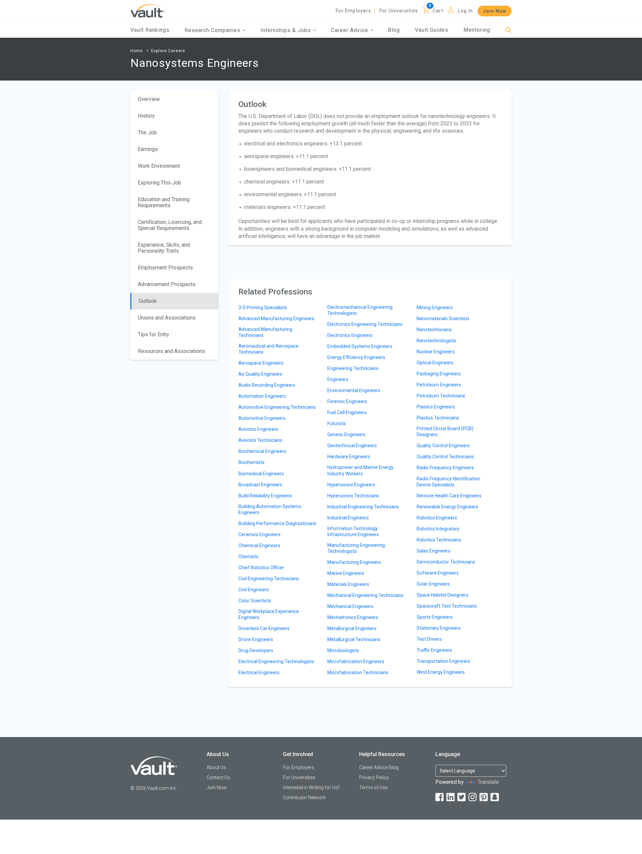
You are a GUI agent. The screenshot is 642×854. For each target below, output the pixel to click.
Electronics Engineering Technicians (365, 324)
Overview (149, 99)
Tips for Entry (153, 334)
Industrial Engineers (348, 517)
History (146, 116)
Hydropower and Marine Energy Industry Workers (360, 470)
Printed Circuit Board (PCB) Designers (445, 431)
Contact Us (218, 777)
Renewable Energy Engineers (447, 506)
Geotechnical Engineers (352, 445)
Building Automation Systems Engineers (269, 509)
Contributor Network (304, 797)
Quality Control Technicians (445, 456)
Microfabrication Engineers (355, 661)
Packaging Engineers (439, 373)
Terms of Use (373, 787)
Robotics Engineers (437, 517)
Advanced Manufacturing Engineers (276, 318)
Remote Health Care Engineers (449, 495)
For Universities (399, 10)
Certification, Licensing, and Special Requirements (170, 225)
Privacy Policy (374, 777)
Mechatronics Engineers (352, 617)
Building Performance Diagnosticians (277, 523)
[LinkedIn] (451, 797)
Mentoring (476, 30)
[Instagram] (473, 797)
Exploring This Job (159, 182)
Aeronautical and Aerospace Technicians (268, 349)
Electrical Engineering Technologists (276, 661)
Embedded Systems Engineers (359, 346)
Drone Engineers (255, 639)
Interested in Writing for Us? (311, 787)
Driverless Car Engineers (264, 628)
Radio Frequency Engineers (445, 467)
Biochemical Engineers (262, 451)
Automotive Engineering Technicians (277, 407)
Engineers (337, 379)
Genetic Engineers (346, 434)
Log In (465, 10)
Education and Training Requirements (164, 202)
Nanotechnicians (434, 329)
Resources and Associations (171, 351)
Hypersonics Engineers (351, 484)
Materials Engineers (348, 584)
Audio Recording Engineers (266, 385)
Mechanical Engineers (350, 606)
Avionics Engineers (258, 429)
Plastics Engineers (436, 406)
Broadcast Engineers (260, 484)
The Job (147, 132)
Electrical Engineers (259, 672)
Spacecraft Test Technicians (447, 606)
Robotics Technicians (439, 539)
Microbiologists (343, 650)
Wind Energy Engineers (441, 672)
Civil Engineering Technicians (268, 578)
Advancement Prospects (167, 284)
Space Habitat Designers (442, 595)
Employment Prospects (165, 267)
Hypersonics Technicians (353, 495)
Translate (488, 782)
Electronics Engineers (349, 335)
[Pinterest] (484, 797)
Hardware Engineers (348, 456)
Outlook (148, 301)
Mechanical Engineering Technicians (365, 595)
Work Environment (159, 166)
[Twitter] (462, 797)
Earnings (148, 149)
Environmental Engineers (353, 390)
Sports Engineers (435, 617)
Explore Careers (168, 50)
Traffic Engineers (434, 650)
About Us (216, 767)
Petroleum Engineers (439, 384)
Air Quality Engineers (260, 374)
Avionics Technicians (260, 440)
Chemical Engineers (259, 545)
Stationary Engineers (439, 628)
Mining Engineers (435, 307)
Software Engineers (438, 573)
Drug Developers (255, 650)
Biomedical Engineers (261, 473)
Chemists (248, 556)
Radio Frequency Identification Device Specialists (448, 481)
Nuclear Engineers (436, 351)
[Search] (508, 30)
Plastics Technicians (438, 417)
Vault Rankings (150, 30)
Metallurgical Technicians (354, 639)
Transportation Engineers (443, 661)
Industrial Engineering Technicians (363, 506)
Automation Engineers (262, 396)
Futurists (336, 423)
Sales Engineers (433, 551)
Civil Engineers (253, 589)
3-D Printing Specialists (262, 307)
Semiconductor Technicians (446, 562)
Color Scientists (254, 600)
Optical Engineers (435, 362)
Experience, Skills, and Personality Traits (164, 248)
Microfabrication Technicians (357, 672)
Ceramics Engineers (259, 534)
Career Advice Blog (379, 767)
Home (136, 50)
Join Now (494, 11)
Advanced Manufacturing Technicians (265, 332)
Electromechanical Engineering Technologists (360, 310)
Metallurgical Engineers (352, 628)
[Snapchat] (495, 797)
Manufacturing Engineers (354, 562)
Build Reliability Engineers (265, 495)
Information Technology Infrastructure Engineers (353, 531)
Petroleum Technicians (441, 395)
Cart (438, 10)
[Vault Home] (147, 10)
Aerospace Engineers (261, 363)
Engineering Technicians (353, 368)
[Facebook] (440, 797)
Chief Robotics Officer (261, 567)
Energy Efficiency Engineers (356, 357)
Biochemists (251, 462)
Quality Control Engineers (443, 445)
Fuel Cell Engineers (347, 412)
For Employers (353, 10)
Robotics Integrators (438, 528)
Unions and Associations (167, 318)
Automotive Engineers (262, 418)
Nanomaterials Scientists (443, 318)
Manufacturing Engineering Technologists (356, 548)
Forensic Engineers (347, 401)
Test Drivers (429, 639)
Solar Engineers (433, 584)
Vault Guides (431, 30)
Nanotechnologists (436, 340)
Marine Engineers (345, 573)
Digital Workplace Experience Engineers (268, 614)
